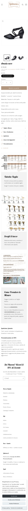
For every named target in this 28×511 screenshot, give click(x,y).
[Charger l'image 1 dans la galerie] (7, 58)
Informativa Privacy (8, 473)
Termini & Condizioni (17, 508)
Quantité (3, 79)
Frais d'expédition (12, 69)
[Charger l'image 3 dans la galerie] (21, 58)
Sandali (5, 396)
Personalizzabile (8, 76)
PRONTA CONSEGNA (8, 393)
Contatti (5, 431)
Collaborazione (7, 434)
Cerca (4, 424)
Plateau (5, 400)
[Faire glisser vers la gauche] (1, 58)
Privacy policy (6, 508)
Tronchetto (6, 403)
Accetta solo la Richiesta (14, 499)
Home (4, 420)
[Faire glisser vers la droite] (26, 58)
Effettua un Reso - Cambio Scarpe (12, 447)
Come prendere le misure (10, 438)
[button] (2, 4)
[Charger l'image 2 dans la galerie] (14, 58)
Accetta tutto (14, 496)
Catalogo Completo (8, 410)
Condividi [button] (5, 148)
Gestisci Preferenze (14, 503)
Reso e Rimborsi (7, 476)
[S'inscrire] (23, 378)
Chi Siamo (6, 427)
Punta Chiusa (7, 407)
